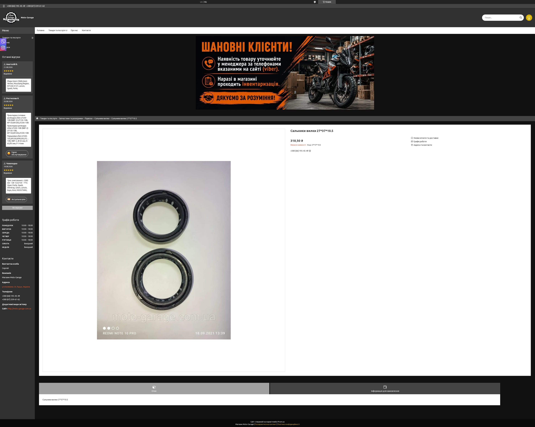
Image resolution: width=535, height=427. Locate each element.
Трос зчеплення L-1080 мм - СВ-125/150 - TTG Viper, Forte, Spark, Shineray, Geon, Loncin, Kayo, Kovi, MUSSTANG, (17, 185)
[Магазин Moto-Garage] (11, 17)
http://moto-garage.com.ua (19, 309)
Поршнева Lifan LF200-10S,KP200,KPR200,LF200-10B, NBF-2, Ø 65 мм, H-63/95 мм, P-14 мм (18, 140)
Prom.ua (281, 422)
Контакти (86, 30)
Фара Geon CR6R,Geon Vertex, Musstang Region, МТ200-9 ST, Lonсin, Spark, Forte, (18, 85)
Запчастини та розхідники (71, 118)
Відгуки (6, 47)
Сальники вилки (101, 118)
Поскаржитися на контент (265, 424)
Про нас (74, 30)
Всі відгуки (17, 208)
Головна (40, 30)
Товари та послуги (56, 30)
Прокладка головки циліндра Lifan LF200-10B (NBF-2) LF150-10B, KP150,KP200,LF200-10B (18, 119)
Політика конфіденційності (289, 424)
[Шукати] (521, 17)
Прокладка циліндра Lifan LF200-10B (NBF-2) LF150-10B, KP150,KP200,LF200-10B (18, 129)
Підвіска (88, 118)
